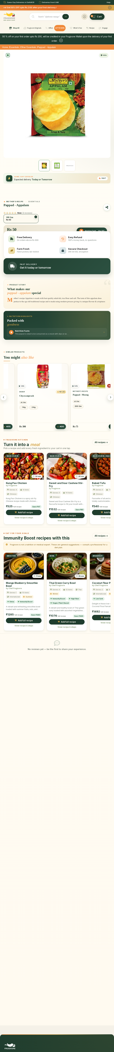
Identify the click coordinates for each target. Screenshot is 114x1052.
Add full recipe (25, 512)
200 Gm (65, 406)
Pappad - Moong (68, 395)
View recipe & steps (24, 517)
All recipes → (101, 442)
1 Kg (11, 407)
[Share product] (106, 207)
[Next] (110, 397)
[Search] (65, 16)
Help (108, 2)
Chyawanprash (14, 396)
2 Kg (21, 407)
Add (49, 426)
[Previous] (3, 397)
